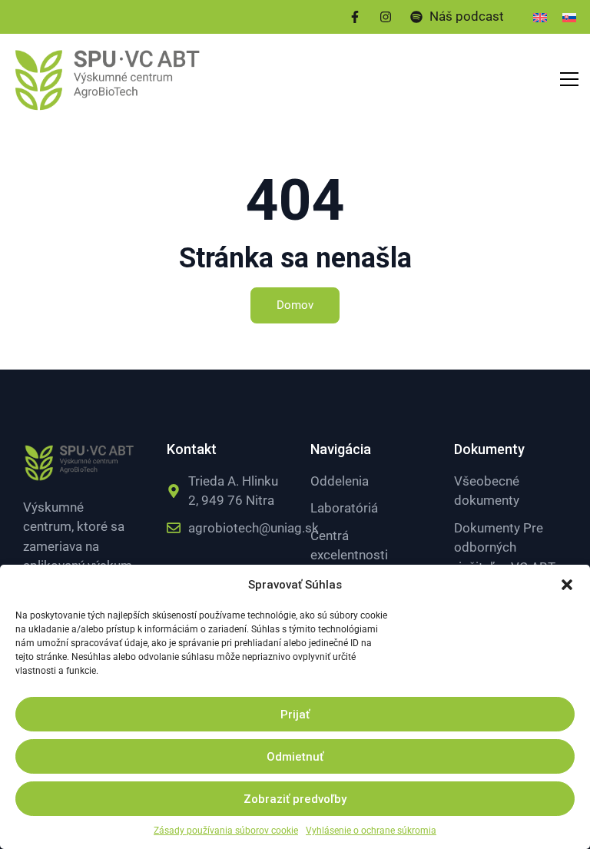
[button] (567, 584)
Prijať (295, 714)
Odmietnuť (295, 757)
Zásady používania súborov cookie (226, 830)
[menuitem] (540, 17)
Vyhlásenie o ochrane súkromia (371, 830)
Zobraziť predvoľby (295, 799)
